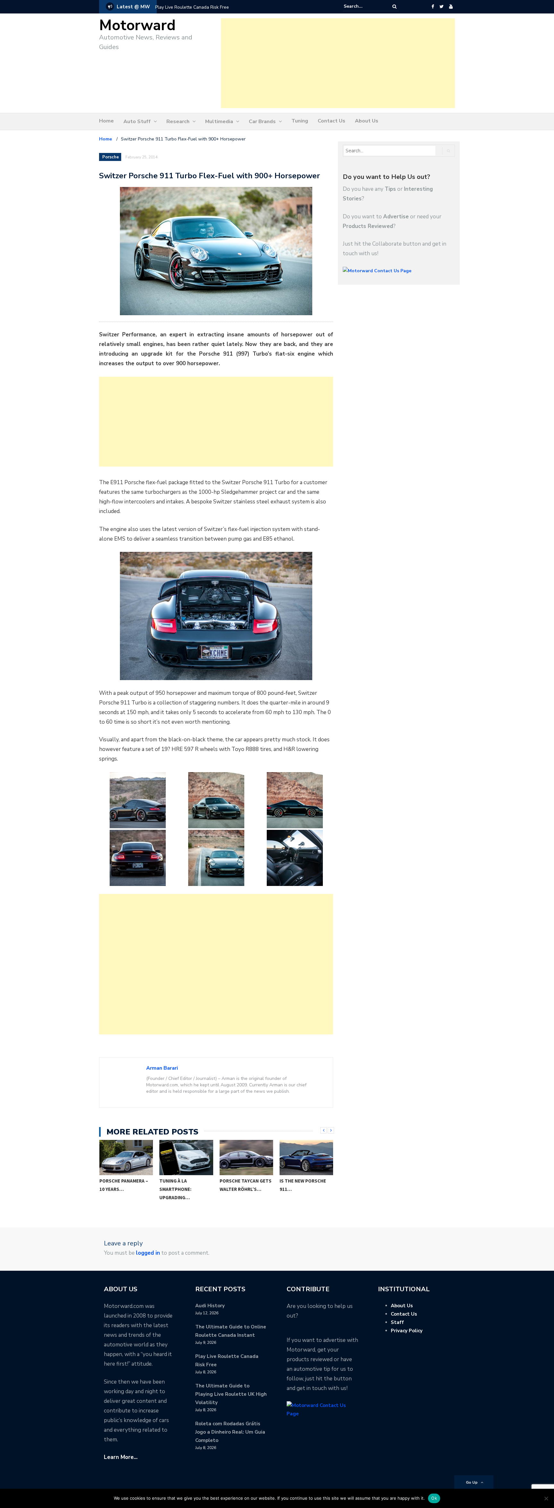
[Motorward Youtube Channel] (451, 6)
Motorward (137, 25)
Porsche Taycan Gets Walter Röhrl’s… (246, 1185)
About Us (366, 120)
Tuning (299, 120)
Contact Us (331, 120)
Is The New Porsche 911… (303, 1185)
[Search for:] (363, 6)
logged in (148, 1253)
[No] (546, 1498)
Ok (434, 1498)
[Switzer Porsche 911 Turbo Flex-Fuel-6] (294, 858)
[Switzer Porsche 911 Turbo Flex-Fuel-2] (216, 800)
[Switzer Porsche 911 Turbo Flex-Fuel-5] (216, 858)
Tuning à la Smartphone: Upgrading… (175, 1189)
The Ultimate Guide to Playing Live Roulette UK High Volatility (231, 1394)
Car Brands (262, 121)
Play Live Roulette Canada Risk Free (192, 7)
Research (177, 121)
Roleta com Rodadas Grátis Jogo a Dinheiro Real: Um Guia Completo (230, 1432)
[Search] (394, 6)
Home (106, 120)
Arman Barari (162, 1068)
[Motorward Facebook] (432, 6)
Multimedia (219, 121)
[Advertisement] (338, 63)
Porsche (110, 157)
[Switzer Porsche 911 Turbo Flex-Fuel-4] (137, 858)
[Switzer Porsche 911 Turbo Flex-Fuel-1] (137, 800)
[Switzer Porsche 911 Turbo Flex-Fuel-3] (294, 800)
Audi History (210, 1305)
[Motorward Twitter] (441, 6)
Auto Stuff (137, 121)
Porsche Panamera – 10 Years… (123, 1185)
